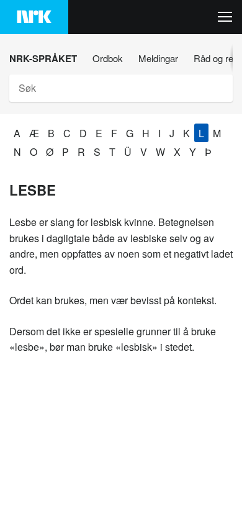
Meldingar (158, 58)
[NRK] (34, 17)
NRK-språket (43, 58)
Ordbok (107, 58)
